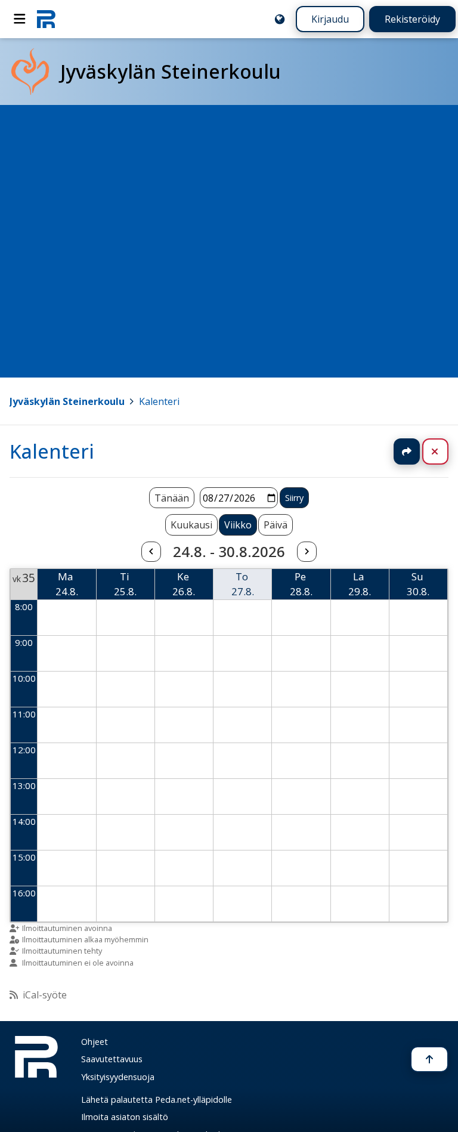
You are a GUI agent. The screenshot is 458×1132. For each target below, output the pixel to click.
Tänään (171, 498)
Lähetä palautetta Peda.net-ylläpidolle (156, 1099)
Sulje (444, 451)
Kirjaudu (330, 19)
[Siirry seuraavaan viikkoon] (306, 552)
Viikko (238, 524)
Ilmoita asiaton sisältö (124, 1116)
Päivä (275, 524)
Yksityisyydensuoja (117, 1076)
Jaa (407, 451)
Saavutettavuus (112, 1059)
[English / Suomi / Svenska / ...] (279, 19)
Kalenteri (159, 401)
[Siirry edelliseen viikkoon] (150, 552)
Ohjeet (94, 1041)
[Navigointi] (20, 19)
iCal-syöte (45, 994)
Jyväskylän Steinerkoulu (67, 401)
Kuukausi (191, 524)
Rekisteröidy (412, 19)
